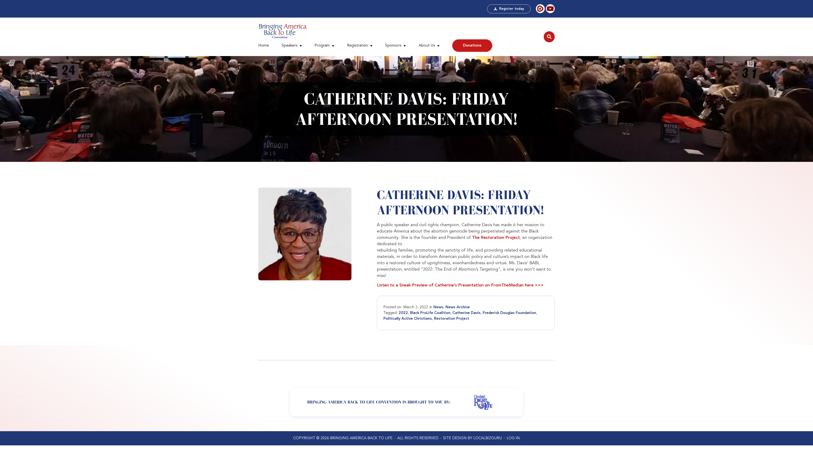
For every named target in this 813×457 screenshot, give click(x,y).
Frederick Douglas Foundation (509, 313)
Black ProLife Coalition (430, 313)
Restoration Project (451, 319)
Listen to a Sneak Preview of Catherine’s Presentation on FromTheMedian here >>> (460, 285)
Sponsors (393, 45)
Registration (357, 45)
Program (322, 45)
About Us (427, 45)
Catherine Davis (466, 313)
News (438, 307)
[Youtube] (550, 8)
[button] (549, 36)
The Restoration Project (496, 238)
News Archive (457, 307)
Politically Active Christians (407, 319)
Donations (472, 45)
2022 (403, 313)
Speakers (289, 45)
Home (263, 45)
